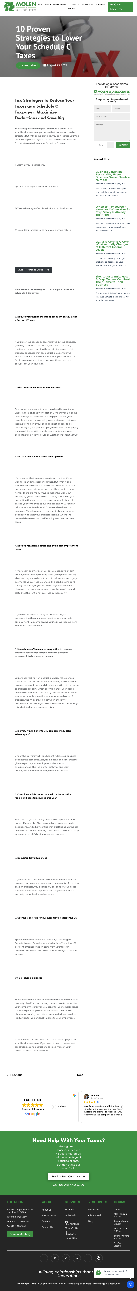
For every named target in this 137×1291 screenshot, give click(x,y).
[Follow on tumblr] (99, 1258)
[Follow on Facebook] (44, 1258)
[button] (121, 1107)
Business (69, 1209)
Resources (93, 1209)
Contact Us (47, 1227)
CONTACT (71, 9)
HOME (40, 5)
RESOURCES (86, 5)
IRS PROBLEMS (70, 1232)
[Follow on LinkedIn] (77, 1258)
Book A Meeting (116, 6)
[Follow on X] (55, 1258)
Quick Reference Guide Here (33, 269)
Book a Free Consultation (68, 1176)
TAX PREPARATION (72, 1222)
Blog (90, 1221)
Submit (123, 145)
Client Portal (94, 1215)
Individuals (70, 1215)
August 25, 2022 (57, 65)
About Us (46, 1209)
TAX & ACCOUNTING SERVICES (55, 5)
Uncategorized (28, 65)
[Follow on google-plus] (88, 1258)
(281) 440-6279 (21, 1221)
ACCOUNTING (71, 1227)
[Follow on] (96, 1258)
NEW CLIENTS (100, 5)
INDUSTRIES (71, 1237)
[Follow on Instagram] (66, 1258)
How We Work (49, 1215)
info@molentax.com (17, 1216)
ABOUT (74, 5)
